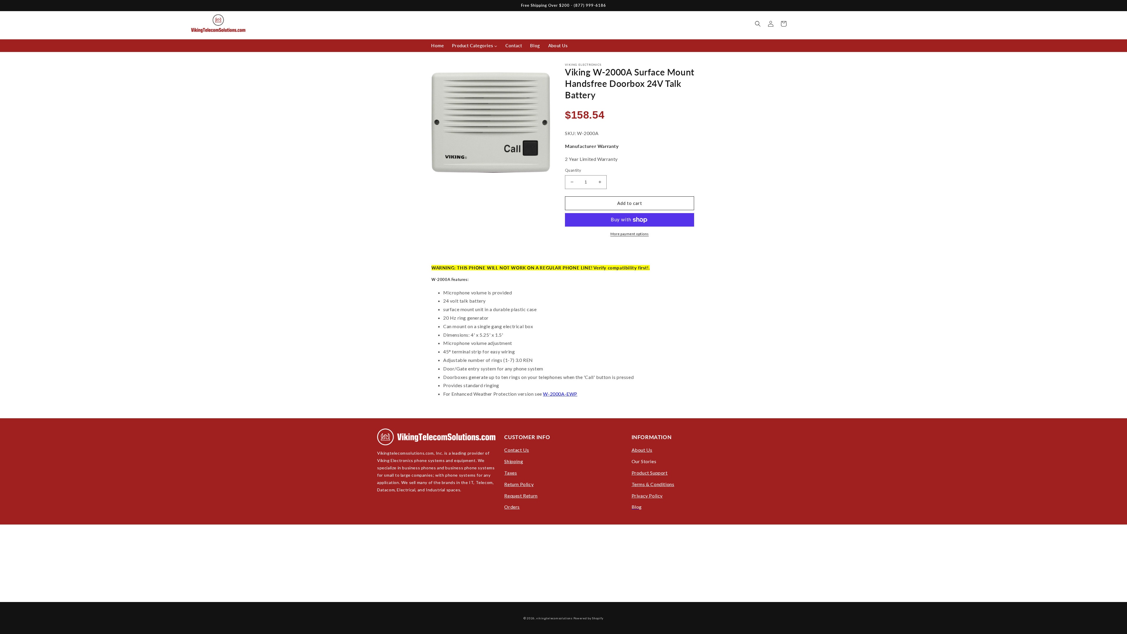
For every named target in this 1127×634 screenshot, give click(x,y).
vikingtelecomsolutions (554, 618)
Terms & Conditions (653, 484)
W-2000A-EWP (560, 394)
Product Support (650, 473)
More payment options (629, 234)
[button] (757, 23)
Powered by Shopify (588, 618)
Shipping (513, 461)
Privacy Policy (647, 495)
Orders (512, 507)
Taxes (510, 473)
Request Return (520, 495)
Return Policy (519, 484)
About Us (642, 450)
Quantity (573, 170)
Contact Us (516, 450)
